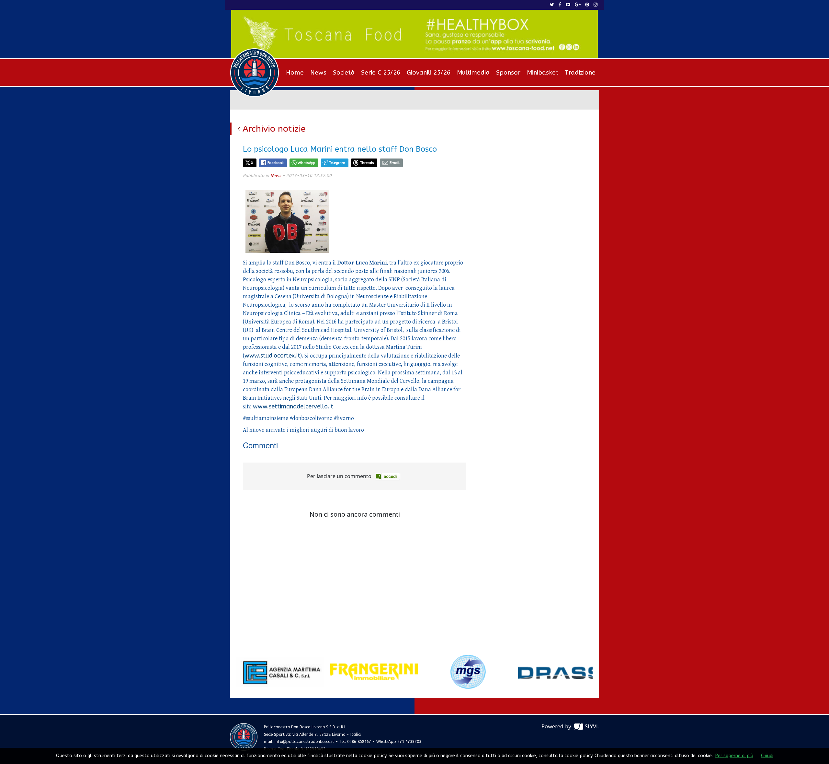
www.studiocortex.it (272, 355)
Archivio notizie (274, 128)
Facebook (275, 163)
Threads (367, 163)
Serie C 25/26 (380, 72)
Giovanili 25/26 (428, 72)
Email (395, 163)
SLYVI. (592, 726)
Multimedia (473, 72)
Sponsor (508, 72)
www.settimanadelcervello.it (293, 406)
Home (295, 72)
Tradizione (580, 72)
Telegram (337, 163)
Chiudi (767, 755)
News (318, 72)
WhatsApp (306, 163)
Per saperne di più (734, 755)
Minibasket (542, 72)
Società (344, 72)
